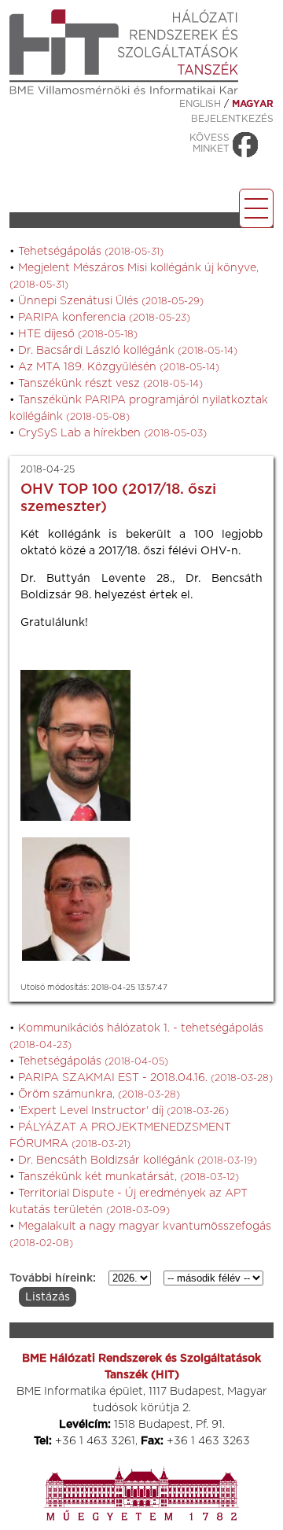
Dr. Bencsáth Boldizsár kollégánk (137, 1160)
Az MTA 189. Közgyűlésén (118, 367)
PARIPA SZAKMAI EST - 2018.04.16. (145, 1077)
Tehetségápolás (91, 251)
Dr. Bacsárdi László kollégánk (127, 350)
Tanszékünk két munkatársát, (128, 1176)
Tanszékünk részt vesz (110, 383)
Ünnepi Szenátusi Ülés (111, 301)
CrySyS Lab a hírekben (112, 433)
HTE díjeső (78, 334)
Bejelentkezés (232, 118)
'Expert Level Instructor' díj (123, 1110)
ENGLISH (200, 103)
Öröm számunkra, (99, 1094)
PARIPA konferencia (104, 317)
